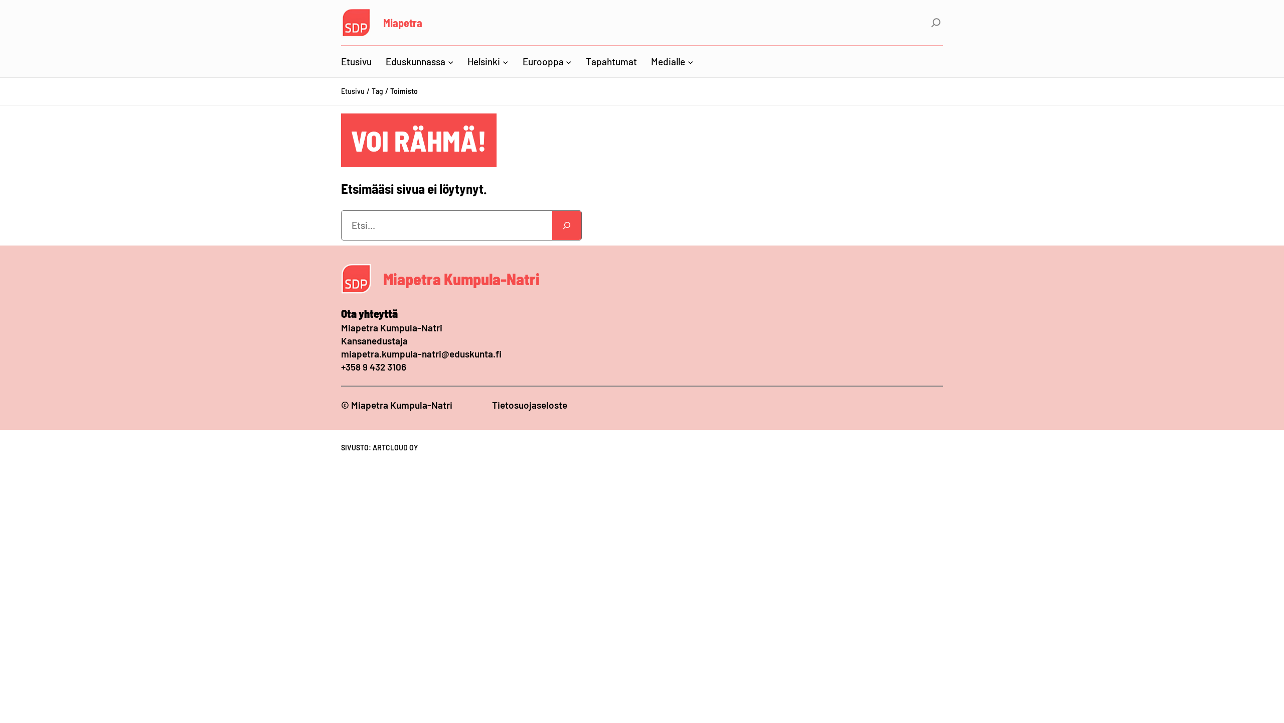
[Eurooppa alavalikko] (568, 61)
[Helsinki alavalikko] (505, 61)
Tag (377, 91)
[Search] (566, 225)
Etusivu (353, 91)
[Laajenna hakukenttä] (936, 23)
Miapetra (402, 22)
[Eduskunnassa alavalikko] (450, 61)
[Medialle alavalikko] (690, 61)
